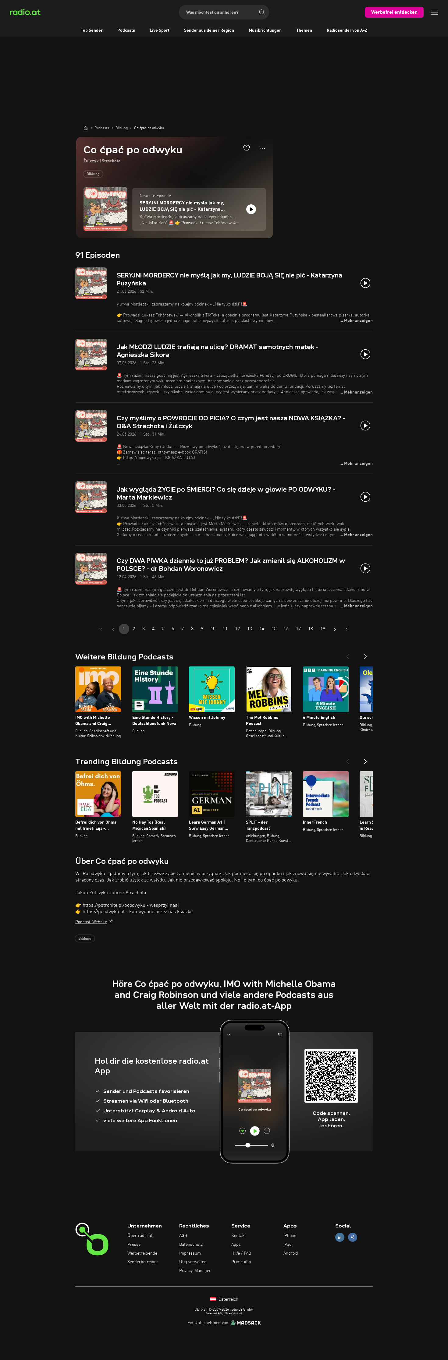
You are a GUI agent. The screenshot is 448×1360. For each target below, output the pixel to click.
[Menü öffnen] (434, 12)
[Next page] (335, 629)
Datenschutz (191, 1244)
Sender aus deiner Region (209, 30)
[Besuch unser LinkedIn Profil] (339, 1237)
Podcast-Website (91, 922)
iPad (287, 1244)
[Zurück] (347, 654)
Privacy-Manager (195, 1271)
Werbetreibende (142, 1253)
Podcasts (126, 30)
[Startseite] (85, 127)
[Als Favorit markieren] (246, 148)
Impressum (190, 1253)
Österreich (227, 1299)
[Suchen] (261, 12)
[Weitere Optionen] (262, 148)
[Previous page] (113, 629)
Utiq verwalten (193, 1262)
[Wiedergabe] (251, 209)
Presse (133, 1244)
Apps (236, 1244)
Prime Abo (241, 1262)
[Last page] (347, 629)
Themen (304, 30)
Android (290, 1253)
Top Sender (92, 30)
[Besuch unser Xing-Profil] (352, 1237)
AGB (183, 1236)
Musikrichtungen (265, 30)
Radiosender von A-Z (347, 30)
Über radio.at (139, 1236)
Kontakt (238, 1236)
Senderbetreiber (142, 1262)
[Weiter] (365, 654)
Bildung (93, 174)
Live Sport (159, 30)
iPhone (289, 1236)
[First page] (101, 629)
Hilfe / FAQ (241, 1253)
